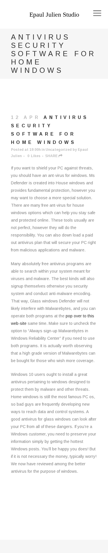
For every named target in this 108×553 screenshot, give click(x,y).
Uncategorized (59, 150)
